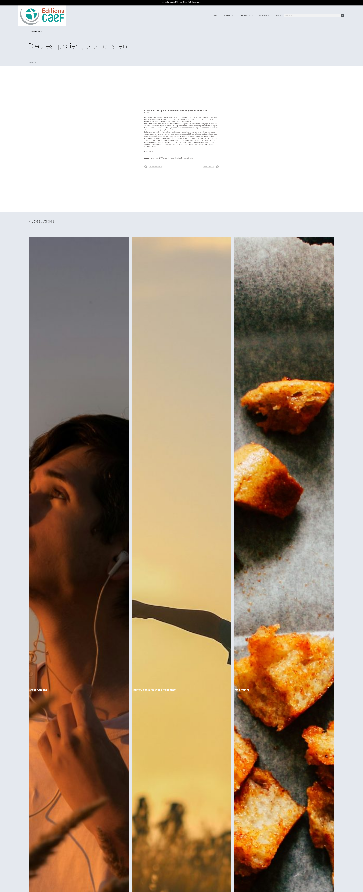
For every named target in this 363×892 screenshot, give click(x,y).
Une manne (242, 689)
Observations (38, 689)
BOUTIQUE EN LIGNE (247, 16)
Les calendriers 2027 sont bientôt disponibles (181, 2)
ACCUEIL (214, 16)
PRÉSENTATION (228, 16)
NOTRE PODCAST (265, 16)
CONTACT (279, 16)
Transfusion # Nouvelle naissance (154, 689)
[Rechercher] (342, 15)
